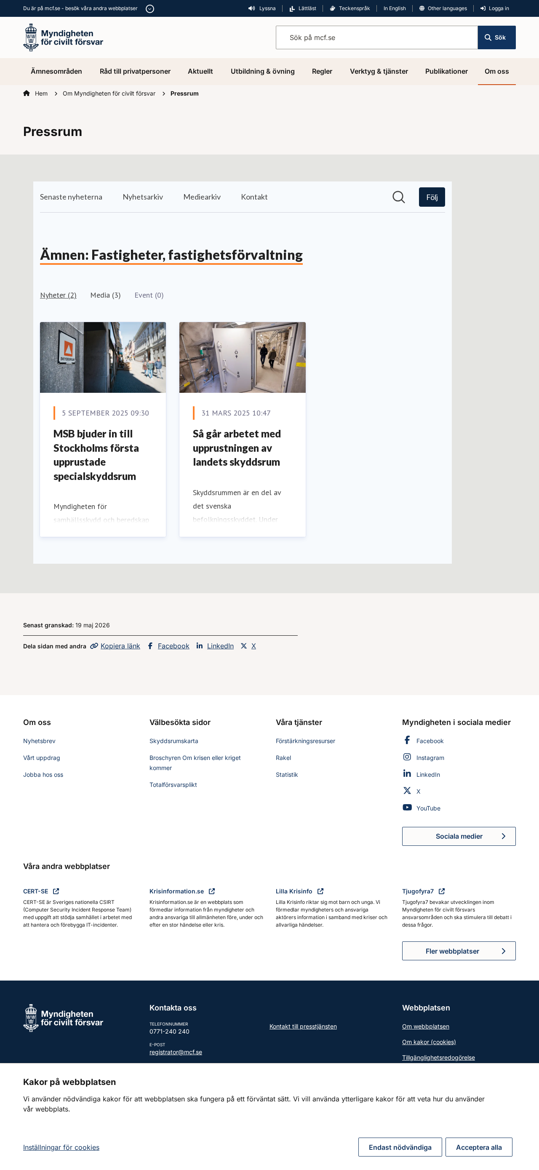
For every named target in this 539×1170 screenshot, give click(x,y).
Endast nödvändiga (400, 1147)
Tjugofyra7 (418, 891)
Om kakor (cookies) (429, 1041)
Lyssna (267, 8)
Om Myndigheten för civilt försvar (110, 93)
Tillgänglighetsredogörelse (438, 1057)
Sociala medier (476, 838)
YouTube (428, 808)
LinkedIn (220, 646)
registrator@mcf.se (175, 1051)
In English (395, 8)
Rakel (283, 757)
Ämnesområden (56, 71)
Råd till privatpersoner (135, 71)
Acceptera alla (479, 1147)
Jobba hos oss (43, 774)
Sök (500, 37)
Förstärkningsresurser (305, 740)
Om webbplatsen (425, 1026)
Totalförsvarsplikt (173, 784)
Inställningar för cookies (61, 1147)
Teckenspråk (354, 8)
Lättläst (307, 8)
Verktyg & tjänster (379, 71)
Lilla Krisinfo (295, 891)
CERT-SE (36, 891)
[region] (269, 1116)
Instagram (430, 757)
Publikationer (446, 71)
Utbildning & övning (263, 71)
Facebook (173, 646)
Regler (322, 71)
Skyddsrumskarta (173, 740)
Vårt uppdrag (41, 757)
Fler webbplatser (452, 951)
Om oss (497, 71)
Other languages (447, 8)
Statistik (287, 774)
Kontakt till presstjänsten (303, 1026)
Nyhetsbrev (39, 740)
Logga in (499, 8)
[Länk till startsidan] (63, 36)
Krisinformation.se (177, 891)
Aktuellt (200, 71)
